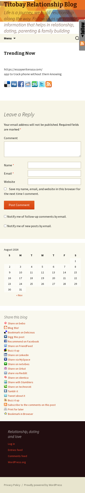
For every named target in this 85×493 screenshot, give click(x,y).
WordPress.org (17, 462)
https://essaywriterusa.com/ (23, 69)
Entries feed (15, 450)
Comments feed (17, 456)
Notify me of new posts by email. (29, 226)
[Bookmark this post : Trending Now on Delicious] (7, 84)
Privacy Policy (12, 485)
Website (9, 182)
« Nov (19, 295)
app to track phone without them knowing (33, 74)
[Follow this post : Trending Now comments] (48, 84)
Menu (8, 38)
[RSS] (82, 43)
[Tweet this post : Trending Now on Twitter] (42, 84)
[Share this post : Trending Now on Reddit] (28, 84)
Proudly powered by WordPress (43, 485)
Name (9, 165)
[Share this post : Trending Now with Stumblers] (35, 84)
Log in (11, 444)
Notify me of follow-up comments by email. (36, 216)
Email (9, 173)
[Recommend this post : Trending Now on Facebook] (21, 84)
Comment (11, 138)
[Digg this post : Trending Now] (14, 84)
